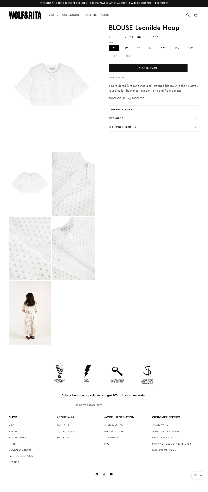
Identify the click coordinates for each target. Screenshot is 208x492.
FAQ (106, 444)
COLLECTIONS (65, 431)
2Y (114, 48)
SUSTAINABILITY (113, 425)
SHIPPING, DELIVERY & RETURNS (172, 444)
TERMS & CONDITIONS (165, 431)
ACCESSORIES (17, 437)
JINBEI (12, 444)
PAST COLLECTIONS (21, 456)
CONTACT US (160, 425)
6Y (140, 48)
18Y (130, 56)
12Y (179, 48)
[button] (53, 15)
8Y (152, 48)
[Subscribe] (132, 405)
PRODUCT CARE (114, 431)
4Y (126, 48)
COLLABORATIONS (20, 450)
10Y (163, 48)
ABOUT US (63, 425)
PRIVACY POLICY (162, 437)
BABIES (13, 431)
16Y (116, 56)
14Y (192, 48)
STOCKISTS (63, 437)
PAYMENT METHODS (164, 450)
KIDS (11, 425)
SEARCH (14, 462)
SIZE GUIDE (111, 437)
